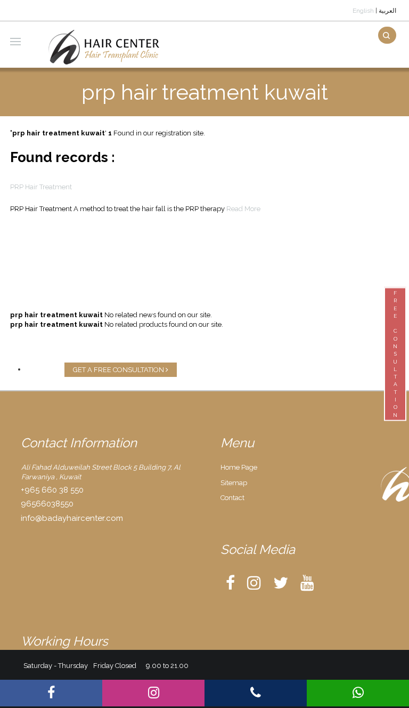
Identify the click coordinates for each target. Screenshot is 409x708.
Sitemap (233, 483)
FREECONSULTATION (395, 354)
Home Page (238, 467)
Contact (232, 498)
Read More (243, 209)
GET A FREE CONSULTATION (119, 370)
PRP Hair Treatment (41, 187)
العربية (387, 10)
